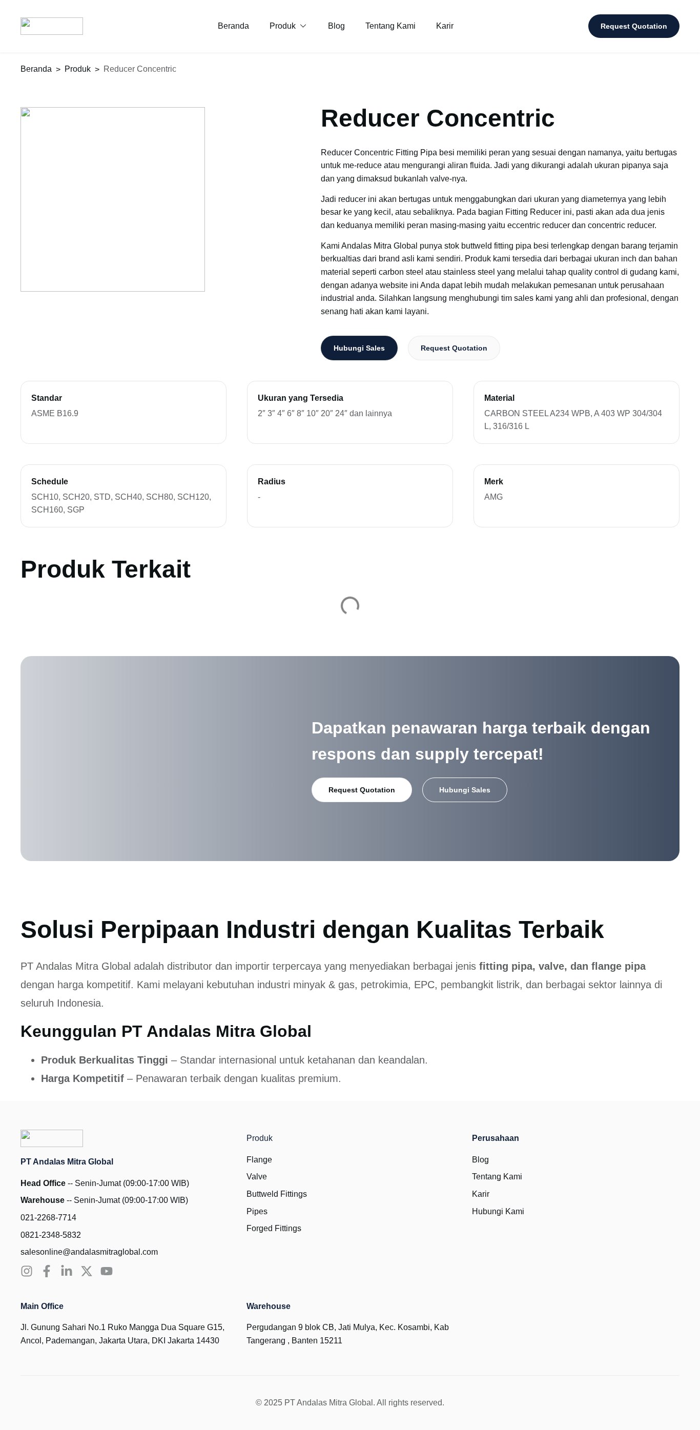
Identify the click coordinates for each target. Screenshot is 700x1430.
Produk (78, 69)
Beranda (36, 69)
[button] (288, 26)
